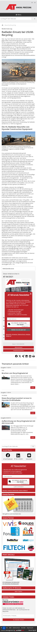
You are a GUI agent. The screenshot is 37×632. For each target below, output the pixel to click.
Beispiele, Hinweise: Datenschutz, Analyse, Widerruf (18, 335)
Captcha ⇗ (25, 326)
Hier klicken (20, 324)
